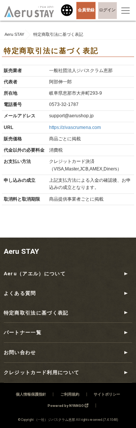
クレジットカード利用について (42, 372)
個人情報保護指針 (31, 394)
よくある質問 (20, 293)
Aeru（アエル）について (35, 273)
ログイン (107, 10)
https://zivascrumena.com (75, 127)
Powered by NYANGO (66, 405)
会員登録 (86, 10)
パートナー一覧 (23, 332)
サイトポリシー (107, 394)
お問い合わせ (20, 352)
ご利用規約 (69, 394)
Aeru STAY (21, 251)
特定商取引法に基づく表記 (36, 313)
